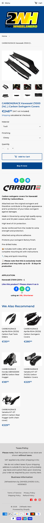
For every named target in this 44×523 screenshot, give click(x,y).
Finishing (6, 133)
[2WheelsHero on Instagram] (39, 500)
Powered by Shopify (21, 509)
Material (5, 122)
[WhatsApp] (22, 180)
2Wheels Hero (25, 507)
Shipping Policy (14, 495)
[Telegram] (27, 180)
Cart (40, 3)
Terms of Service (14, 493)
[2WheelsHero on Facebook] (31, 500)
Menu (7, 3)
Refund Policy (28, 495)
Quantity (5, 144)
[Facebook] (16, 180)
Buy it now (22, 166)
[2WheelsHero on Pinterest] (35, 500)
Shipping (6, 115)
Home (4, 36)
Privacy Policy (29, 493)
